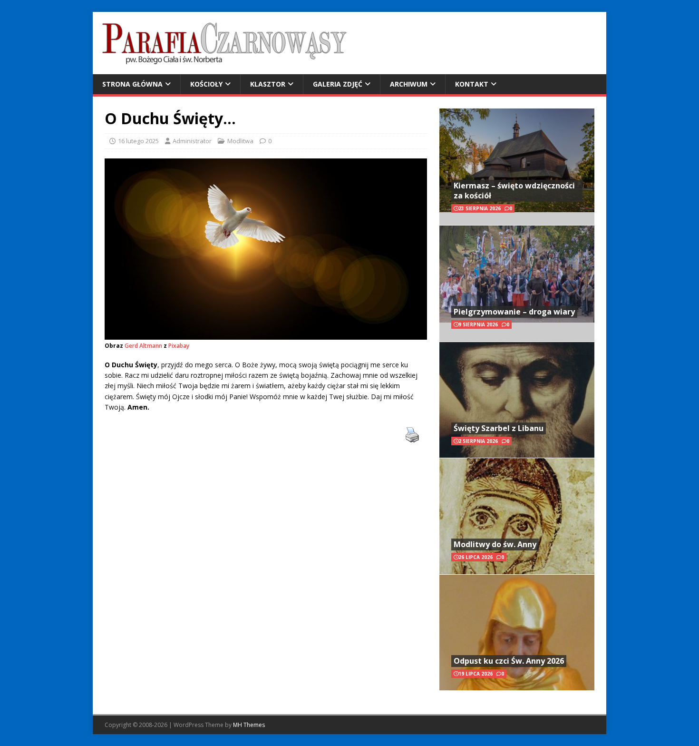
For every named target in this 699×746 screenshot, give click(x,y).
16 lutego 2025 (138, 141)
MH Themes (249, 725)
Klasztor (267, 83)
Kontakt (471, 83)
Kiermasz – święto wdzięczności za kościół (514, 190)
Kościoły (206, 83)
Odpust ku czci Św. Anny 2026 (509, 661)
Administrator (192, 141)
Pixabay (178, 346)
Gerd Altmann (143, 346)
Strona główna (132, 83)
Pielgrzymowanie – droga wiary (514, 311)
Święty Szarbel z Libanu (499, 428)
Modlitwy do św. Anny (495, 544)
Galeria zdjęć (337, 83)
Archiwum (408, 83)
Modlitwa (240, 141)
